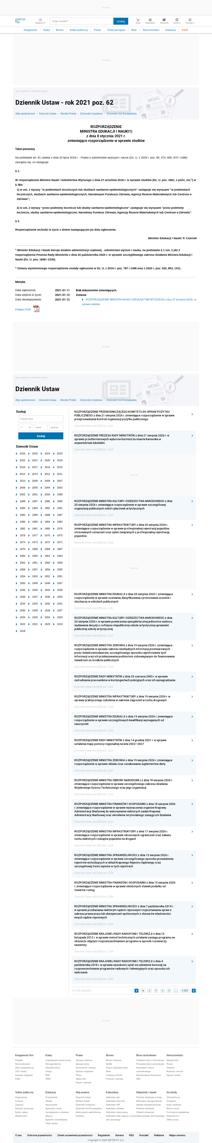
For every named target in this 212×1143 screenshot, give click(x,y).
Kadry (46, 30)
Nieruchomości (151, 30)
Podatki (19, 1060)
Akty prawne (82, 1092)
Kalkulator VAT (113, 1104)
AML (138, 1079)
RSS (131, 1135)
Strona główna (22, 91)
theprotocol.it (173, 1116)
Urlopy (48, 1071)
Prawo (97, 30)
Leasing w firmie (114, 1075)
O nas (18, 1135)
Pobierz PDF (23, 309)
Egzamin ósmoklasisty (56, 1119)
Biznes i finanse (113, 1060)
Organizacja (21, 1097)
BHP (47, 1075)
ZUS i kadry (21, 1071)
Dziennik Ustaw (39, 91)
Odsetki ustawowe (145, 1112)
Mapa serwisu (177, 1135)
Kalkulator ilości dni (115, 1101)
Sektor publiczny (79, 30)
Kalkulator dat (113, 1097)
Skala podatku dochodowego (150, 1116)
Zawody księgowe (24, 1075)
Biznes (59, 30)
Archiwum (171, 1101)
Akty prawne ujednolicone (88, 1112)
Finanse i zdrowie (114, 1079)
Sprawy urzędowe (84, 1071)
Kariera (119, 1135)
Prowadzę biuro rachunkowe (150, 1064)
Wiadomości (172, 1060)
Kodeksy (80, 1116)
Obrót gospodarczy (24, 1067)
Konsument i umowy (86, 1067)
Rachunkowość (22, 1064)
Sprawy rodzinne (84, 1060)
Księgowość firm (24, 1055)
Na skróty (172, 1092)
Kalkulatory (112, 1092)
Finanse (170, 1067)
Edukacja (170, 30)
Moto (134, 30)
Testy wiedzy (51, 1123)
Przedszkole (51, 1097)
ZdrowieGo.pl (173, 1097)
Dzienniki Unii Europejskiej (122, 113)
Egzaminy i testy (53, 1108)
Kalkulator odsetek (115, 1108)
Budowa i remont (175, 1071)
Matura (48, 1116)
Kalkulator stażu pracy (117, 1112)
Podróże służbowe (145, 1108)
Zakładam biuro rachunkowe (150, 1060)
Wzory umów (173, 1108)
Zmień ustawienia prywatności (74, 1135)
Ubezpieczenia (52, 1067)
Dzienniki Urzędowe (91, 113)
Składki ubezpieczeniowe (148, 1104)
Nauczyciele (51, 1104)
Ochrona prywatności (39, 1135)
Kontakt (144, 1135)
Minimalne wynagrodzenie (149, 1101)
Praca (78, 1075)
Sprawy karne (82, 1064)
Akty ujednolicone (25, 113)
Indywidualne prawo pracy (58, 1060)
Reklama (159, 1135)
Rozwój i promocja (24, 1108)
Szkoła (48, 1101)
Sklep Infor (81, 1079)
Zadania (19, 1104)
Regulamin (104, 1135)
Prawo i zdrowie (83, 1082)
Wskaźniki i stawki (146, 1092)
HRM (47, 1079)
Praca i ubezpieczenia (117, 1067)
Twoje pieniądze (116, 30)
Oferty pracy (173, 1119)
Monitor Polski (68, 113)
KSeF (185, 30)
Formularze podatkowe (178, 1112)
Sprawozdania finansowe (148, 1075)
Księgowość (30, 30)
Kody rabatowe (174, 1104)
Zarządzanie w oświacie (57, 1112)
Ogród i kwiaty (173, 1075)
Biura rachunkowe (146, 1055)
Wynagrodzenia (53, 1064)
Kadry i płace (21, 1112)
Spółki (109, 1064)
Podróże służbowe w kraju (149, 1097)
